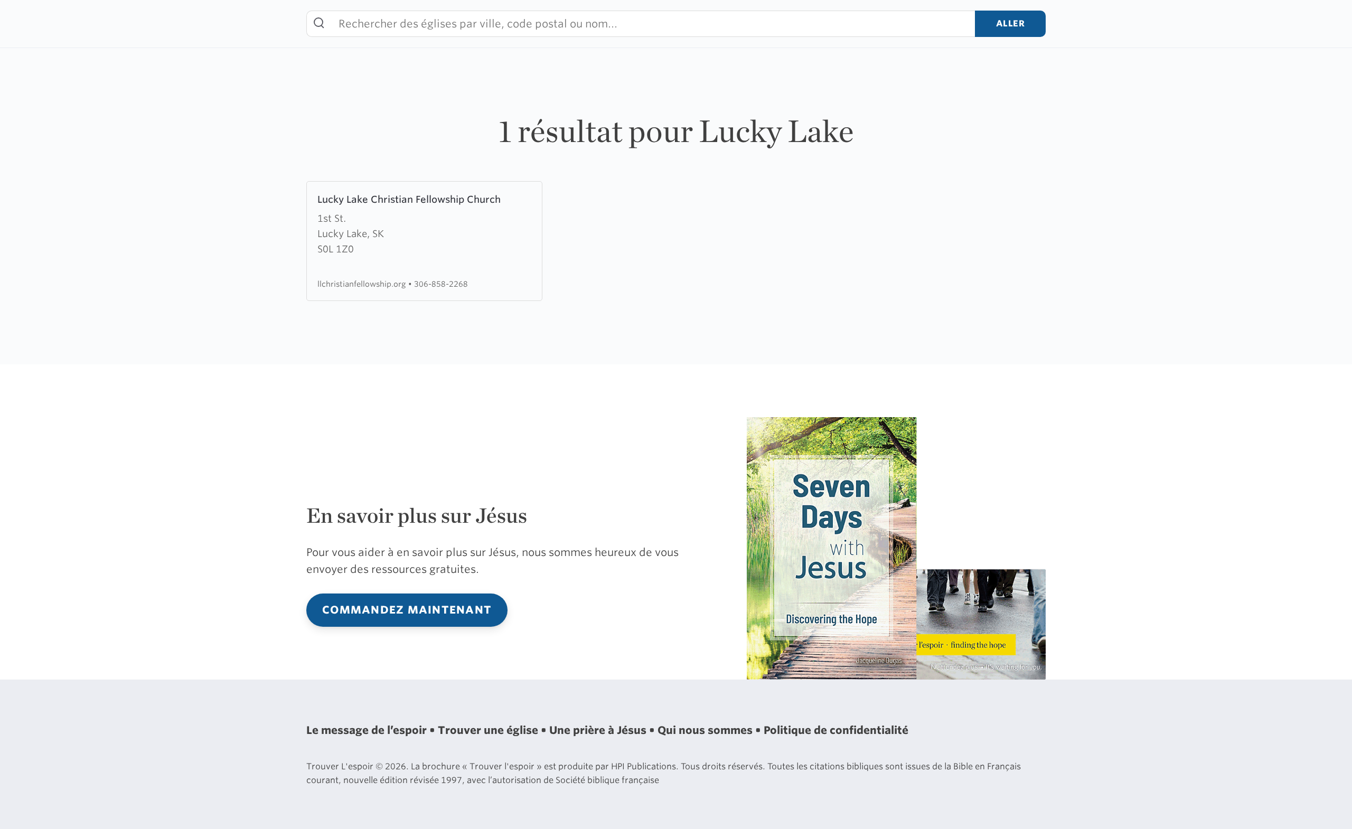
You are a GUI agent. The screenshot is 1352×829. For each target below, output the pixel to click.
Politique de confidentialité (836, 730)
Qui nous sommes (706, 730)
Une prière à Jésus (599, 730)
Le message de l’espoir (367, 730)
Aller (1010, 23)
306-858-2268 (441, 283)
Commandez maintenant (407, 610)
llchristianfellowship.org (362, 283)
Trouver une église (489, 730)
